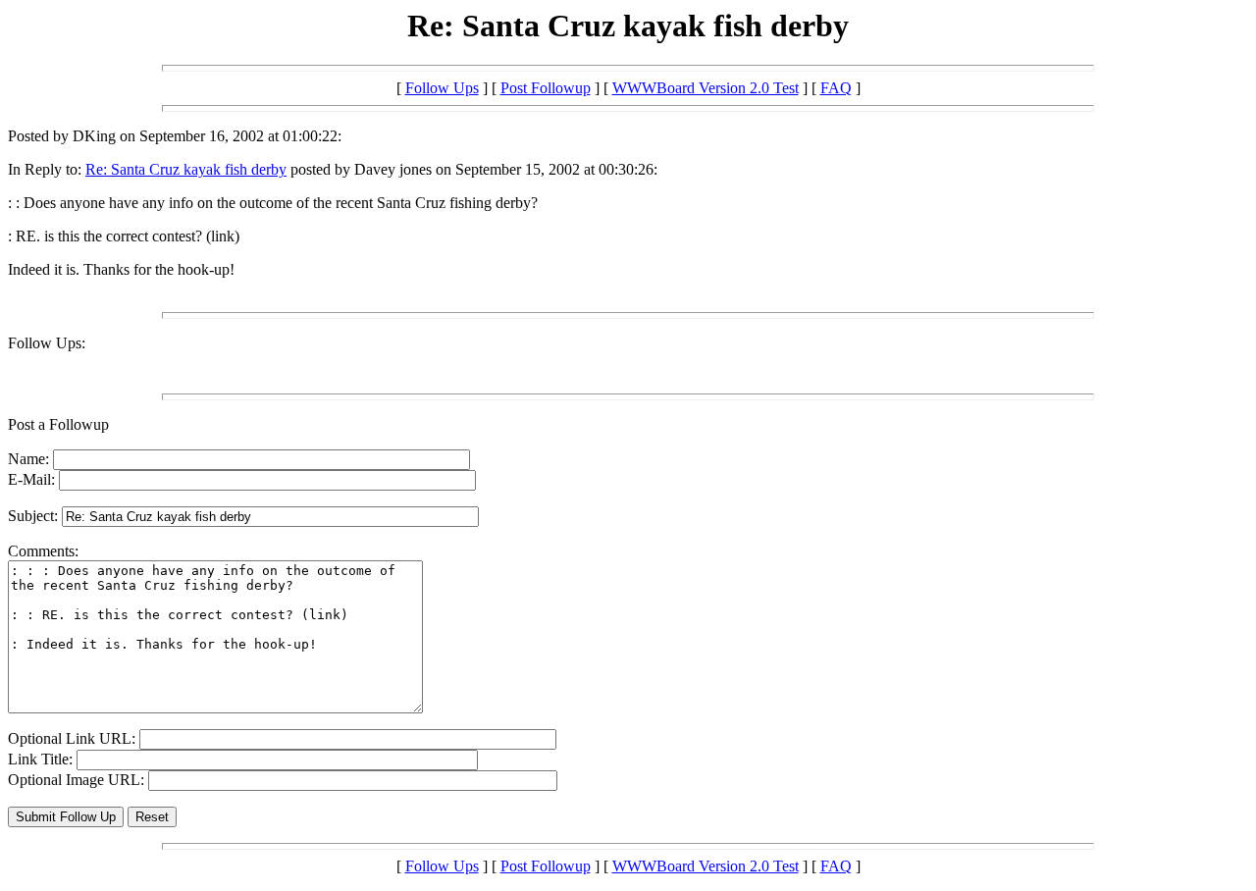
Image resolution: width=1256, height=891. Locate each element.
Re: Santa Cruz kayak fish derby (186, 169)
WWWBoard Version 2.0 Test (705, 87)
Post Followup (545, 87)
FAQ (836, 87)
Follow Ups (442, 87)
